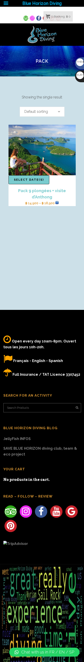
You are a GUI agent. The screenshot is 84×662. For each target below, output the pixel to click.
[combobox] (42, 112)
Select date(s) (29, 179)
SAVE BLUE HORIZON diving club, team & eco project (40, 451)
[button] (44, 652)
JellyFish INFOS (17, 439)
